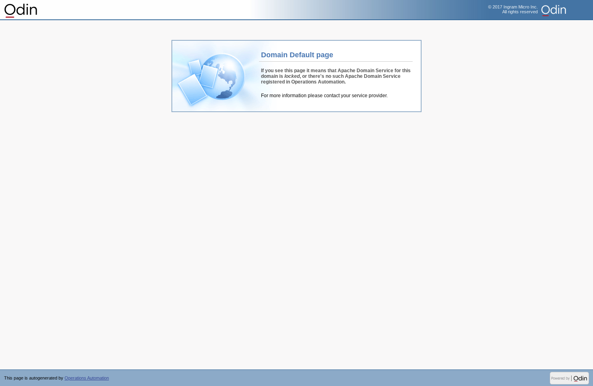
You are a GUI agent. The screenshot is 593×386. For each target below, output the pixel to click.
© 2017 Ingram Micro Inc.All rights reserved (513, 9)
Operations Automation (21, 10)
